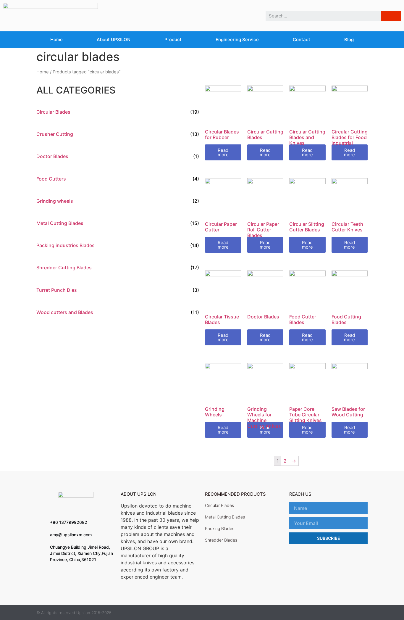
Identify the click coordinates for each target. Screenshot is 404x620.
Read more (223, 152)
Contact (301, 39)
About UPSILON (113, 39)
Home (56, 39)
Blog (349, 39)
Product (173, 39)
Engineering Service (237, 39)
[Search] (391, 16)
